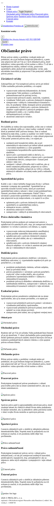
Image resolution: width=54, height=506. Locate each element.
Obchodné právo (13, 14)
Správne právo (12, 16)
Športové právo (25, 16)
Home (12, 7)
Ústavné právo (12, 19)
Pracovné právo (41, 14)
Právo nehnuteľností (40, 16)
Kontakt (9, 21)
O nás (8, 9)
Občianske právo (28, 14)
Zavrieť (4, 42)
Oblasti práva (11, 11)
